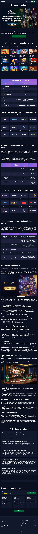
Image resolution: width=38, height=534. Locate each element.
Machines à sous (32, 46)
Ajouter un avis (31, 492)
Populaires (4, 46)
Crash (23, 46)
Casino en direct (13, 46)
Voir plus (19, 510)
